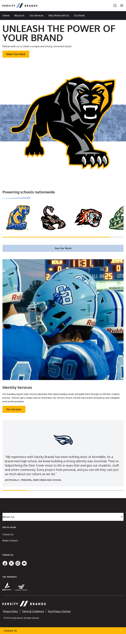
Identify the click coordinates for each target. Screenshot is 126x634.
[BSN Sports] (7, 586)
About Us (19, 15)
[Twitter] (11, 563)
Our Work (79, 15)
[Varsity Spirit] (21, 587)
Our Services (36, 15)
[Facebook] (5, 563)
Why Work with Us (58, 15)
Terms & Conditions (33, 611)
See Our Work (63, 248)
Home (5, 15)
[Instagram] (18, 563)
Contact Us (7, 534)
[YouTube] (24, 563)
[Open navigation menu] (121, 5)
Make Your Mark (15, 54)
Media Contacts (10, 540)
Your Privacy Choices (59, 611)
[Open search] (115, 5)
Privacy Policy (10, 611)
